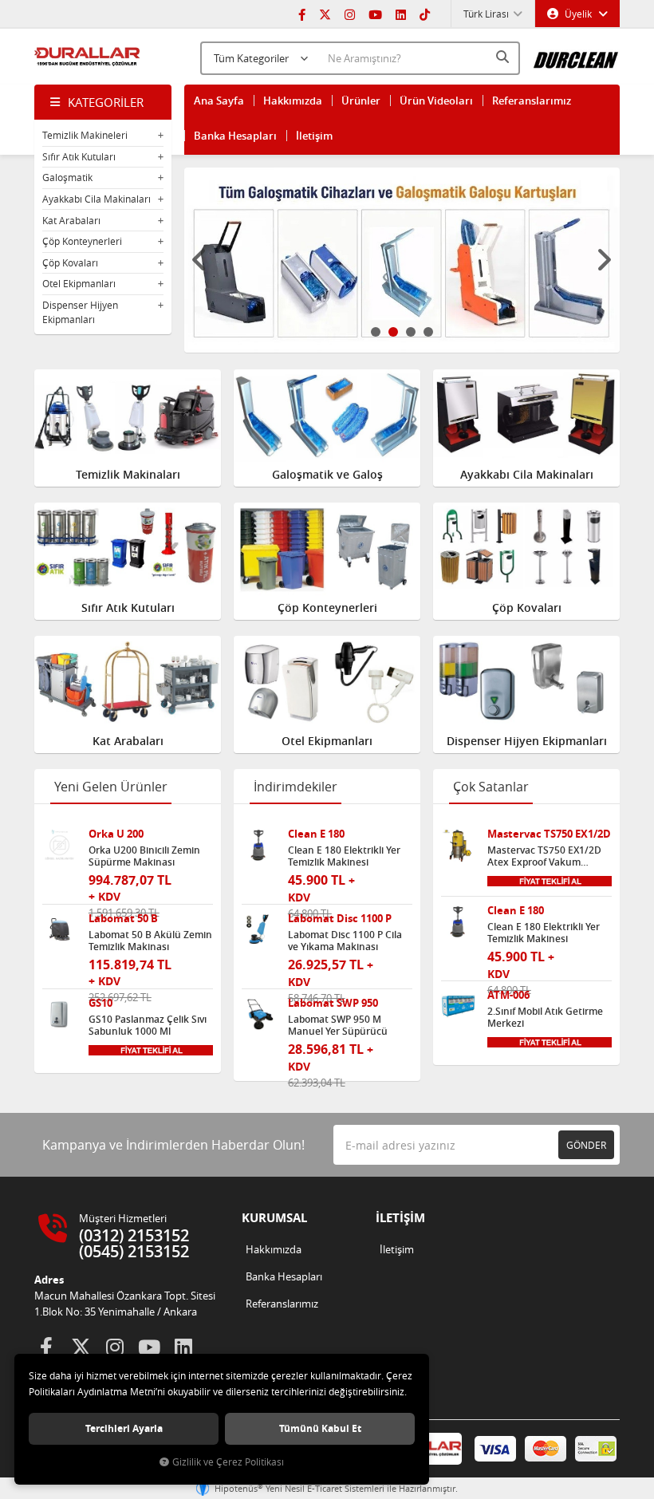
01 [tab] (375, 332)
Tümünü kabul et (320, 1428)
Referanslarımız (531, 100)
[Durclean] (576, 55)
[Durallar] (87, 57)
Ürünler (360, 100)
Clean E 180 (316, 834)
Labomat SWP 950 (333, 1003)
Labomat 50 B (123, 919)
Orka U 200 (116, 834)
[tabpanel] (402, 260)
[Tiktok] (424, 13)
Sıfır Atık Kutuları (79, 156)
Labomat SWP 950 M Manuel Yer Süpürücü (338, 1025)
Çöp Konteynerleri (82, 241)
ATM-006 (508, 995)
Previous (200, 260)
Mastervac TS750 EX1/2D (549, 834)
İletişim (314, 135)
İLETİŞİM (400, 1217)
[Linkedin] (401, 13)
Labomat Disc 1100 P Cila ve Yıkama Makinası (345, 941)
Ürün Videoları (436, 100)
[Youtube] (375, 13)
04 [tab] (428, 332)
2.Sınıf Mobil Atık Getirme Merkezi (545, 1017)
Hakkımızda (292, 100)
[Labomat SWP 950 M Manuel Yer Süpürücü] (259, 1014)
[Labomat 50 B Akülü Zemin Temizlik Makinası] (59, 930)
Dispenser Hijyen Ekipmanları (80, 311)
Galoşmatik (67, 177)
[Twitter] (325, 13)
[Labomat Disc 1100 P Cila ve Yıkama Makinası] (259, 930)
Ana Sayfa (219, 100)
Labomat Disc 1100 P (340, 919)
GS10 (100, 1003)
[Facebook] (302, 13)
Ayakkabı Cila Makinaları (96, 198)
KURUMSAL (274, 1217)
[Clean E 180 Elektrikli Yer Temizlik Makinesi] (259, 845)
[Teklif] (151, 1049)
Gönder (586, 1144)
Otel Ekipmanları (79, 283)
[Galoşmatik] (402, 260)
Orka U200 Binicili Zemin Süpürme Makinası (144, 856)
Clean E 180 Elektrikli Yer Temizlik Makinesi (344, 856)
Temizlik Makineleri (85, 134)
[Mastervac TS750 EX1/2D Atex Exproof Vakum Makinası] (458, 845)
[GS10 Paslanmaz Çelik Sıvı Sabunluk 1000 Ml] (59, 1014)
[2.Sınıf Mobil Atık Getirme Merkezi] (458, 1006)
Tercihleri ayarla (124, 1428)
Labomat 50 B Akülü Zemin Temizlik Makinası (150, 941)
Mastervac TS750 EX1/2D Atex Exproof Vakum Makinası (544, 856)
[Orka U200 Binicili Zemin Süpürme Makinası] (59, 845)
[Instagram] (349, 13)
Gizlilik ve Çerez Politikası (228, 1462)
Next (604, 260)
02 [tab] (393, 332)
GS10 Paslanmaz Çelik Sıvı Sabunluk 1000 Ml (148, 1025)
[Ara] (504, 56)
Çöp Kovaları (70, 262)
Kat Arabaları (71, 220)
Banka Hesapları (235, 135)
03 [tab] (411, 332)
